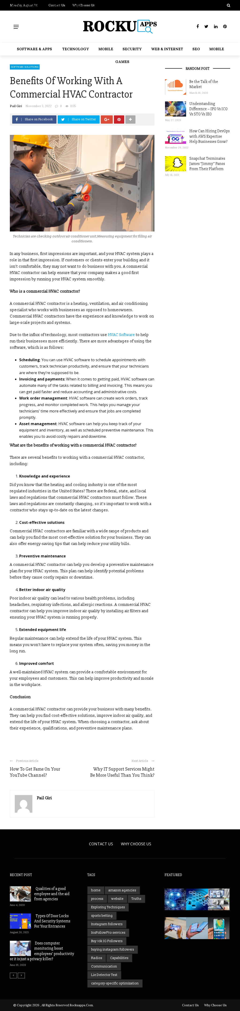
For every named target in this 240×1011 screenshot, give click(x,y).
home (96, 890)
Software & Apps (34, 49)
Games (122, 61)
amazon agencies (122, 890)
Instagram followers (107, 924)
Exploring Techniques (108, 907)
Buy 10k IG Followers (107, 941)
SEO (196, 49)
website (117, 899)
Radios (96, 958)
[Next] (21, 975)
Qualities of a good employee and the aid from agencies (52, 893)
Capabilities (119, 958)
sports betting (102, 916)
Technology (75, 49)
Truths (136, 899)
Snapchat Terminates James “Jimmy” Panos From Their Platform (207, 163)
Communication (104, 966)
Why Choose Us (136, 843)
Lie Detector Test (104, 975)
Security (132, 49)
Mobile (105, 49)
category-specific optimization (115, 983)
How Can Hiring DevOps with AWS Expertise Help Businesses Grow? (209, 136)
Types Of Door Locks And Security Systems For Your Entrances (52, 921)
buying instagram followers (112, 950)
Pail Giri (16, 106)
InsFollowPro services (108, 933)
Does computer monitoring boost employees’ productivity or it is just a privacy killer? (42, 951)
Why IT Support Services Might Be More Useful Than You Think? (122, 772)
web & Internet (167, 49)
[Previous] (13, 975)
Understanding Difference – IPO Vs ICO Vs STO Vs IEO (208, 109)
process (97, 899)
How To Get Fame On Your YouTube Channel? (35, 772)
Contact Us (101, 843)
